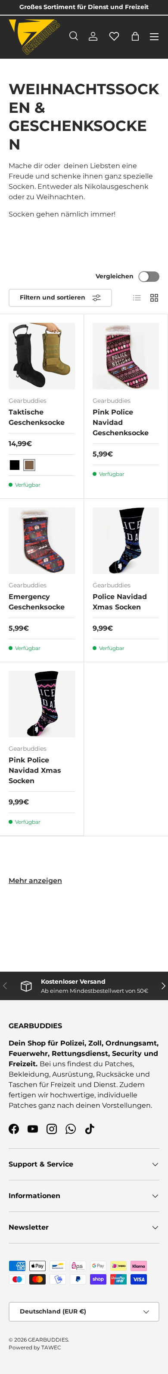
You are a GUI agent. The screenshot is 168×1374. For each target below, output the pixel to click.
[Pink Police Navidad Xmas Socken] (42, 704)
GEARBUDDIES (48, 1339)
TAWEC (51, 1347)
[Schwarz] (14, 465)
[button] (135, 36)
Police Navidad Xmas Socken (120, 602)
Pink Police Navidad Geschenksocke (121, 422)
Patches (119, 1064)
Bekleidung (29, 1074)
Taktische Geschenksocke (37, 417)
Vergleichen (115, 276)
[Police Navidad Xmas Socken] (126, 540)
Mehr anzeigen (35, 881)
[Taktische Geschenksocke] (42, 356)
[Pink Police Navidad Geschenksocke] (126, 356)
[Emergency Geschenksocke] (42, 540)
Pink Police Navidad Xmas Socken (35, 770)
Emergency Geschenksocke (37, 602)
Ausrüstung (72, 1074)
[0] (114, 41)
